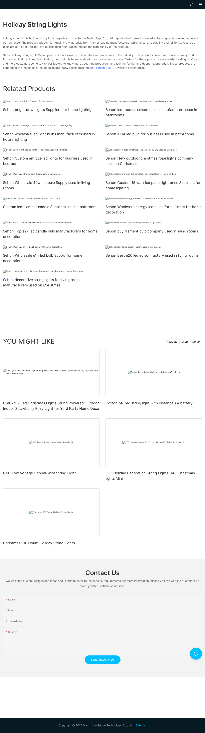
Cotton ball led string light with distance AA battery (149, 403)
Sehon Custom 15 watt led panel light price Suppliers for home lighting (153, 185)
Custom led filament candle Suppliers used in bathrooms (50, 207)
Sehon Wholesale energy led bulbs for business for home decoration (154, 209)
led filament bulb (101, 67)
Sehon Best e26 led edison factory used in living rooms (152, 255)
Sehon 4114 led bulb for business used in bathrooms (150, 134)
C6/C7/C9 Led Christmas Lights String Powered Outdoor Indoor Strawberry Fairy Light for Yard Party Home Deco (51, 406)
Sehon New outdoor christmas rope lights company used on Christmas (149, 161)
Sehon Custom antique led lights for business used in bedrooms (47, 161)
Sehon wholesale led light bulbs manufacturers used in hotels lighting (49, 137)
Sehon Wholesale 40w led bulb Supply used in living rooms (46, 185)
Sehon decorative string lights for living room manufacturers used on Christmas (41, 282)
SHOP (196, 341)
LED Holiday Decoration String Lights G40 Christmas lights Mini (150, 476)
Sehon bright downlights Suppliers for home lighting (47, 110)
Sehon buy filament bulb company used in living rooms (152, 231)
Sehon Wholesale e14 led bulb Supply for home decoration (42, 258)
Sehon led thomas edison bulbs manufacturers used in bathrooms (151, 112)
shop (185, 341)
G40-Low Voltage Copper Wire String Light (39, 473)
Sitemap (141, 725)
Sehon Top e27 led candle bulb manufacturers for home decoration (50, 234)
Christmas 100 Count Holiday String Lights (39, 543)
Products (171, 341)
